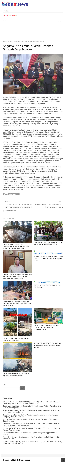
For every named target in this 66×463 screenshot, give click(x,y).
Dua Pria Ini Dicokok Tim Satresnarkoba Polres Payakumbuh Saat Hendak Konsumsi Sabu (31, 438)
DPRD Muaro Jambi (11, 194)
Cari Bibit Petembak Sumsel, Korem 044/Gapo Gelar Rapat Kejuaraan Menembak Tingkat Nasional (48, 345)
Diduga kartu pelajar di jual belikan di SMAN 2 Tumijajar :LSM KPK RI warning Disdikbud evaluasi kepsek (32, 442)
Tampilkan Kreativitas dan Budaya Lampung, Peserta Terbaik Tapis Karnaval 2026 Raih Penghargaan (32, 407)
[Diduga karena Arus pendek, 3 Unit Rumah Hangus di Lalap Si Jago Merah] (17, 357)
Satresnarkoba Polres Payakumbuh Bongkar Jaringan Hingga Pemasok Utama (30, 433)
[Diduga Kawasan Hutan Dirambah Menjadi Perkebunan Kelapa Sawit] (17, 322)
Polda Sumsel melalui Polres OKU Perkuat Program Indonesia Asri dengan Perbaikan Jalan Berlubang (31, 411)
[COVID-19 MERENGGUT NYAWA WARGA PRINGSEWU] (48, 282)
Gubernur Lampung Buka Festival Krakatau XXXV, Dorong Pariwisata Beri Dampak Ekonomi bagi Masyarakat (31, 424)
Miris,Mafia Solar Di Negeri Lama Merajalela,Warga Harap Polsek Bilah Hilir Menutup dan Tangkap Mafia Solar (16, 246)
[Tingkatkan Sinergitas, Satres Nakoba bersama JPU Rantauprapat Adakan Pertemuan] (48, 231)
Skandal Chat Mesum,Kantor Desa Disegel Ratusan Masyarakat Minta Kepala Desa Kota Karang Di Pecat (17, 303)
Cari (4, 384)
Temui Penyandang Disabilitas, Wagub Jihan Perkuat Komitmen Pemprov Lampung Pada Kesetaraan (31, 416)
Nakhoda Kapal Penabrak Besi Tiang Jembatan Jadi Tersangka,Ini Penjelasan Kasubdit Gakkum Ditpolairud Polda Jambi (17, 276)
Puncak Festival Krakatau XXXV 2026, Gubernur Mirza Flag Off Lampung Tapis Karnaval (31, 420)
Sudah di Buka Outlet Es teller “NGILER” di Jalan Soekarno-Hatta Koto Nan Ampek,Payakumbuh (47, 327)
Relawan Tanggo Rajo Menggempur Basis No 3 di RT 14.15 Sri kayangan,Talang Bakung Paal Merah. (48, 258)
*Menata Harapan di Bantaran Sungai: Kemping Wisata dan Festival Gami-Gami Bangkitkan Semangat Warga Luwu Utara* (31, 402)
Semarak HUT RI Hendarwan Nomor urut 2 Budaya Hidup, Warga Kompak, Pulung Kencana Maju (31, 429)
